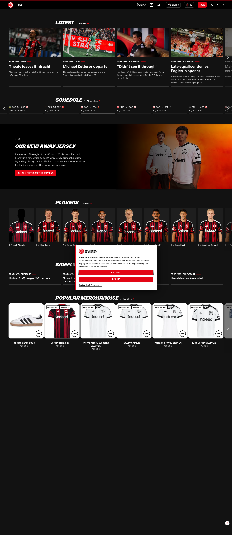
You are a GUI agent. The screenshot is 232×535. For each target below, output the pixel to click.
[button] (223, 5)
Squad (86, 203)
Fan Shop (127, 299)
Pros (19, 5)
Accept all (116, 272)
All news (82, 23)
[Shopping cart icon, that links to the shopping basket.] (217, 5)
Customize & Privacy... (89, 285)
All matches (92, 101)
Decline (116, 279)
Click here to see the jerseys (35, 173)
